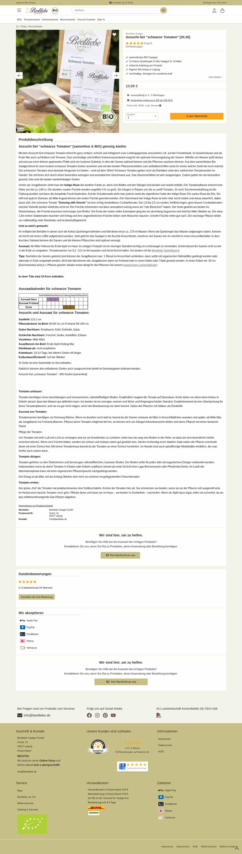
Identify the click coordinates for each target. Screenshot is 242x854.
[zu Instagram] (97, 715)
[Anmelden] (214, 10)
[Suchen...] (163, 10)
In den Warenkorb (196, 116)
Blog (19, 790)
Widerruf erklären (229, 846)
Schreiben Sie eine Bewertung (37, 597)
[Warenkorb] (222, 10)
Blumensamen (67, 19)
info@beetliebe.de (27, 771)
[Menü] (19, 10)
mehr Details (215, 77)
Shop (23, 26)
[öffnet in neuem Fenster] (132, 766)
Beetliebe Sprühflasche (166, 250)
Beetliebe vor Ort (26, 796)
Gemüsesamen (50, 19)
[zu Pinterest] (105, 715)
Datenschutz (165, 745)
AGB (161, 751)
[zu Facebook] (90, 715)
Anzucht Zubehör (86, 19)
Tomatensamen (32, 19)
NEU (19, 19)
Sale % (101, 19)
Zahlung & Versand (27, 809)
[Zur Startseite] (41, 11)
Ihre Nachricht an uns (122, 555)
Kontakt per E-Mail (123, 2)
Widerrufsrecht (25, 803)
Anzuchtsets (35, 26)
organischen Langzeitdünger (140, 265)
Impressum (164, 738)
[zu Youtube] (113, 715)
